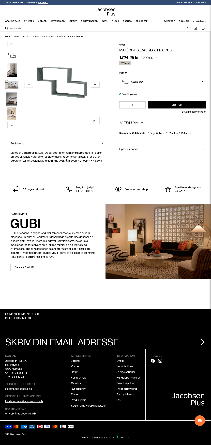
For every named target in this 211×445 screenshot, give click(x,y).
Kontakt (75, 366)
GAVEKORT (169, 21)
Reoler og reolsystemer (34, 36)
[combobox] (55, 28)
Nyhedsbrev (78, 388)
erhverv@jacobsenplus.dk (20, 413)
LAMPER (73, 21)
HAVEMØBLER (57, 21)
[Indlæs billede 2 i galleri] (11, 70)
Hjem (7, 36)
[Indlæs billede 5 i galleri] (11, 113)
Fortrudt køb (78, 377)
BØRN (104, 21)
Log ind (75, 360)
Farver (123, 73)
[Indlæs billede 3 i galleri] (11, 84)
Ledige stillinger (126, 372)
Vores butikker (125, 366)
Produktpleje (78, 400)
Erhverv (75, 394)
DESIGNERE (142, 21)
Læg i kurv (177, 105)
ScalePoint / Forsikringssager (88, 405)
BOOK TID (184, 21)
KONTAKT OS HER (182, 2)
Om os (120, 360)
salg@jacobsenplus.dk (18, 388)
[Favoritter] (188, 28)
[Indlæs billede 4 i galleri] (11, 99)
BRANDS (127, 21)
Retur (74, 372)
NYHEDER (29, 21)
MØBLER (42, 21)
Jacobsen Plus (18, 434)
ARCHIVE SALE (12, 21)
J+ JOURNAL (199, 21)
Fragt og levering (127, 388)
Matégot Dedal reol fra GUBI (70, 36)
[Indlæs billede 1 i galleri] (11, 55)
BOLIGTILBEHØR (89, 21)
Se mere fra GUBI (24, 267)
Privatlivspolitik (125, 383)
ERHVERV (201, 2)
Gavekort (76, 383)
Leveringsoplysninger (194, 112)
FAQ (119, 400)
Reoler (51, 36)
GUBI (122, 45)
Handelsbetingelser (128, 377)
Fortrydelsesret (126, 394)
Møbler (17, 36)
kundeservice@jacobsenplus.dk (24, 401)
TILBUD (115, 21)
